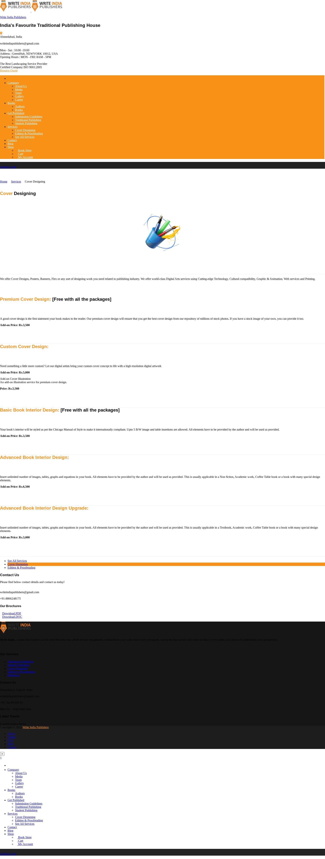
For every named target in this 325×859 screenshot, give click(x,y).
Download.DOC (12, 616)
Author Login (8, 166)
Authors (20, 106)
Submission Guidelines (28, 116)
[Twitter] (3, 646)
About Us (21, 86)
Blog (10, 143)
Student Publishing (26, 123)
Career (19, 99)
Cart (20, 153)
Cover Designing (25, 130)
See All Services (24, 136)
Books (11, 103)
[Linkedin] (8, 646)
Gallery (19, 96)
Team (18, 92)
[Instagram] (10, 646)
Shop (11, 147)
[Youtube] (6, 646)
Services (12, 126)
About (11, 733)
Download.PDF (11, 613)
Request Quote (9, 70)
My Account (25, 157)
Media (19, 89)
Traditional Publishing (28, 120)
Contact (12, 140)
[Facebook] (1, 646)
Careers (12, 747)
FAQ (11, 740)
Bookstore (14, 675)
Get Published (16, 113)
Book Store (24, 150)
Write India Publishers (13, 17)
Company (13, 82)
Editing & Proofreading (29, 133)
